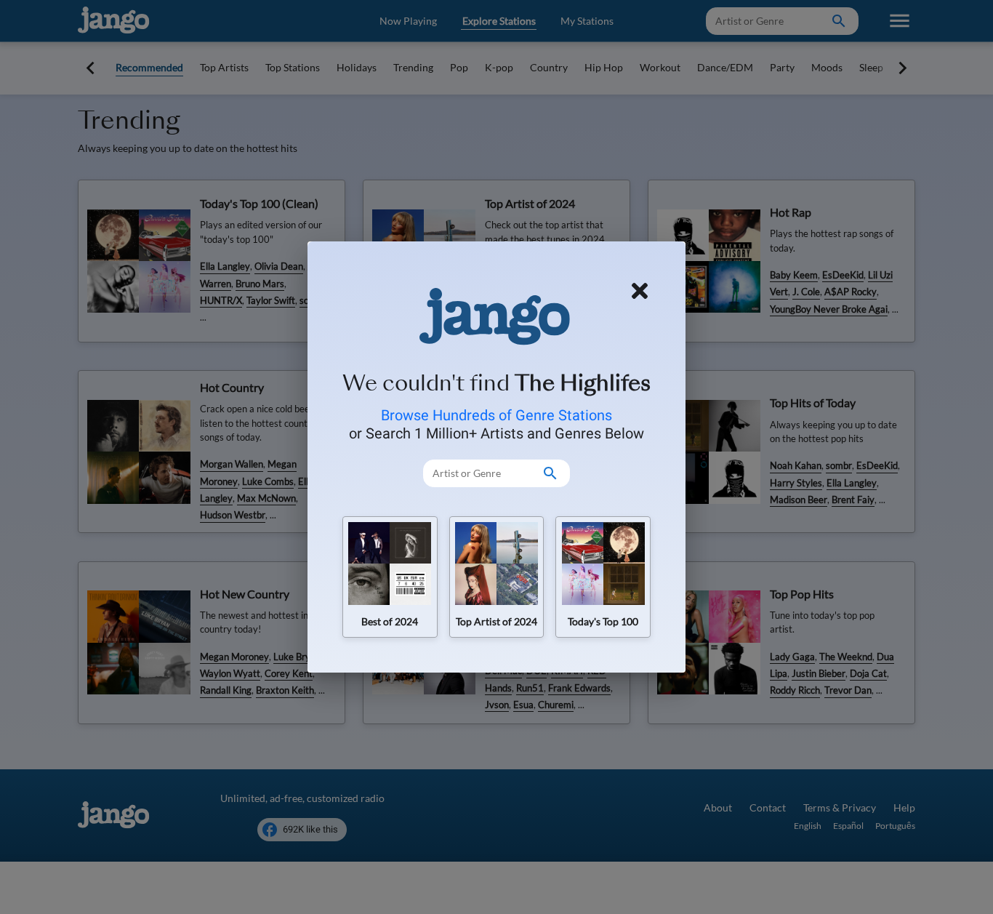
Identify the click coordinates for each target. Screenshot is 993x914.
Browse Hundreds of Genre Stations (496, 415)
